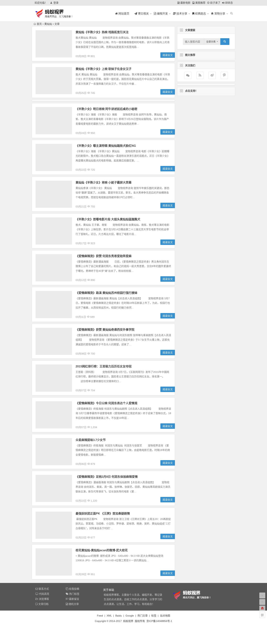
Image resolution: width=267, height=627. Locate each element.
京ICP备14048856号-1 (159, 621)
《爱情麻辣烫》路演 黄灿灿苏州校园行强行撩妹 (106, 292)
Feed (100, 615)
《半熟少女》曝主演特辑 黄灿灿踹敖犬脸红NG (106, 145)
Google (130, 615)
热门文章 (142, 615)
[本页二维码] (262, 615)
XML (109, 615)
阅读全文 (168, 55)
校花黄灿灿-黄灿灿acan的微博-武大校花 (102, 550)
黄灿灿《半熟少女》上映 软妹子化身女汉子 (104, 68)
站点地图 (165, 615)
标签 (153, 615)
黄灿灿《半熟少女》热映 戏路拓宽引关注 (102, 32)
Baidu (118, 615)
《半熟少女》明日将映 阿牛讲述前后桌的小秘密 (106, 109)
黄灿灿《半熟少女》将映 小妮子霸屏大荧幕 (104, 182)
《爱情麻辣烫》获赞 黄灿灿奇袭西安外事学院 (105, 329)
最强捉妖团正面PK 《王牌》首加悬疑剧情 (103, 513)
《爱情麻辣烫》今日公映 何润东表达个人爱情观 (106, 403)
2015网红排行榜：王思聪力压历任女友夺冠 (104, 366)
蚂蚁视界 (128, 621)
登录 (55, 2)
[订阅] (200, 75)
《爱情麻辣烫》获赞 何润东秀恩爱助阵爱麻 (104, 256)
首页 (39, 23)
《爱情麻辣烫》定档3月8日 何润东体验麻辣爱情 (107, 476)
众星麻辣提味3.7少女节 (91, 439)
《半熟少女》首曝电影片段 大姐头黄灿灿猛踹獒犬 (108, 219)
